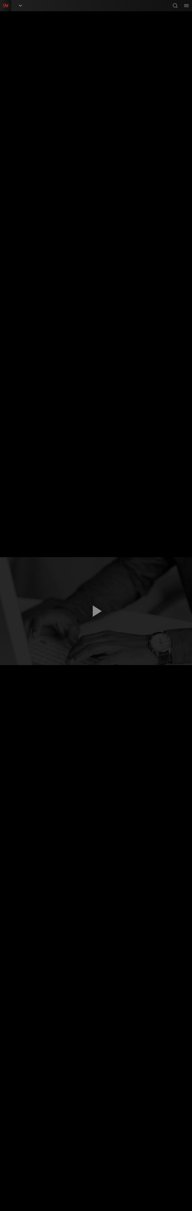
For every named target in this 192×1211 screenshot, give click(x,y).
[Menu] (186, 5)
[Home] (5, 5)
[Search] (175, 5)
